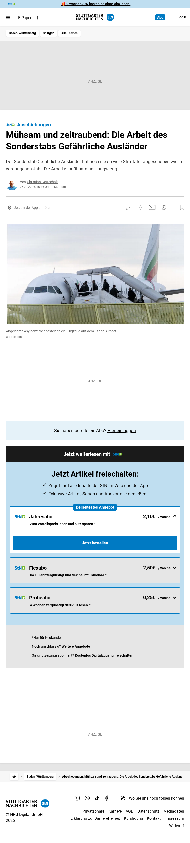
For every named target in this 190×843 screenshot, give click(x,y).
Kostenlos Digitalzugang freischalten (104, 655)
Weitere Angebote (76, 646)
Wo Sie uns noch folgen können (156, 798)
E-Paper (24, 17)
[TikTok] (97, 798)
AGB (129, 811)
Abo (160, 17)
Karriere (115, 811)
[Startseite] (14, 776)
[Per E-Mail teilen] (152, 207)
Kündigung (133, 818)
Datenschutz (148, 811)
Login (181, 17)
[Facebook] (107, 798)
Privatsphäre (93, 811)
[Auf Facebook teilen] (140, 207)
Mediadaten (173, 811)
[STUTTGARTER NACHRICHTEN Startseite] (95, 17)
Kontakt (154, 818)
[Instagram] (77, 798)
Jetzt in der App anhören (32, 208)
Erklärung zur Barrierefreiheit (95, 818)
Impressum (174, 818)
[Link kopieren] (129, 207)
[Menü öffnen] (8, 18)
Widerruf (176, 825)
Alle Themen (69, 33)
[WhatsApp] (87, 798)
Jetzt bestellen (95, 543)
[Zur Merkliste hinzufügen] (180, 207)
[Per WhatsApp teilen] (164, 207)
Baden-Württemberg (22, 33)
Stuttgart (48, 33)
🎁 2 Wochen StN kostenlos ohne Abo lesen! (95, 4)
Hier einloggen (121, 430)
